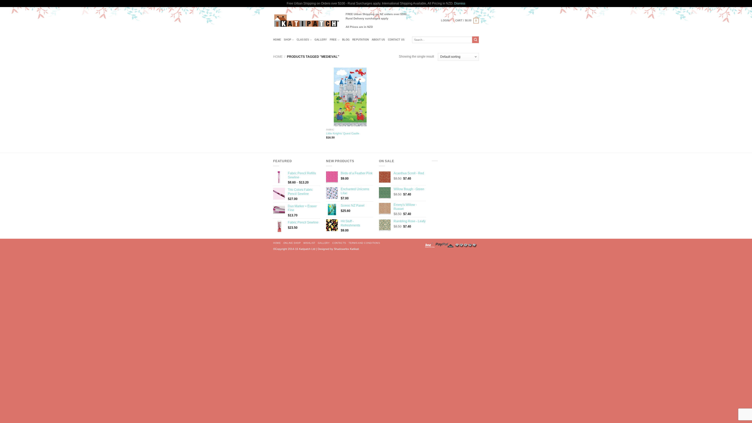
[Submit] (475, 39)
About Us (378, 39)
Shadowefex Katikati (346, 248)
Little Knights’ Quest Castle (342, 133)
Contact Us (396, 39)
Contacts (339, 243)
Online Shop (292, 243)
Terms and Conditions (364, 243)
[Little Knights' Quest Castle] (350, 97)
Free (333, 39)
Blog (346, 39)
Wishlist (309, 243)
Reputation (360, 39)
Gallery (321, 39)
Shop (287, 39)
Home (277, 39)
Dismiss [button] (459, 3)
